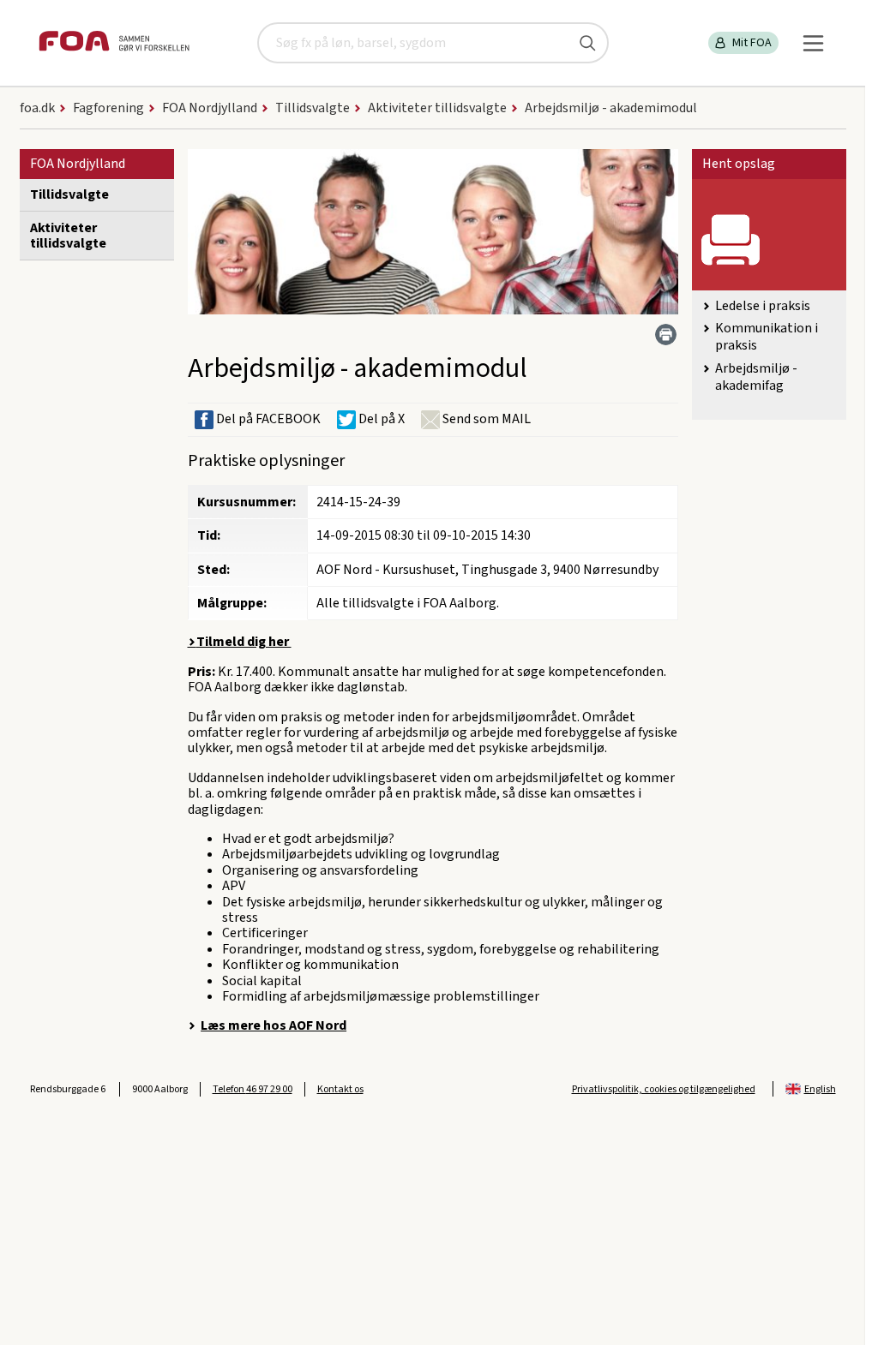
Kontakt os (340, 1089)
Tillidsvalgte (69, 194)
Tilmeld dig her (244, 641)
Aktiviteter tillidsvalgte (68, 235)
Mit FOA (752, 42)
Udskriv (666, 334)
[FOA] (114, 43)
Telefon (252, 1089)
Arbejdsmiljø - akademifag (756, 377)
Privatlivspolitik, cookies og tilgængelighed (663, 1089)
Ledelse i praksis (762, 305)
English (820, 1089)
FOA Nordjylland (77, 163)
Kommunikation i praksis (766, 337)
